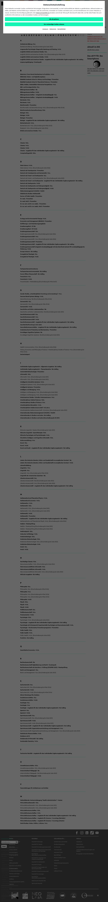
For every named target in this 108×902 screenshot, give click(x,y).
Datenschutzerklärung (42, 13)
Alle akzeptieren (54, 19)
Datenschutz (53, 29)
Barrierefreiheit (62, 29)
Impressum (45, 29)
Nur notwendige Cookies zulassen (54, 24)
